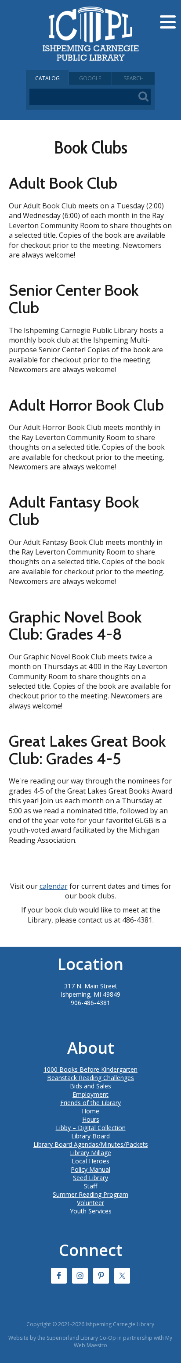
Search (133, 78)
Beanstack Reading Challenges (90, 1077)
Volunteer (90, 1202)
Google (90, 78)
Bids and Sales (90, 1086)
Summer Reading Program (90, 1194)
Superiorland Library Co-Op (81, 1338)
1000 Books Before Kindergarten (90, 1069)
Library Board (90, 1136)
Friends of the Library (90, 1102)
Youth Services (91, 1211)
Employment (90, 1094)
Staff (90, 1186)
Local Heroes (90, 1161)
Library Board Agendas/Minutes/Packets (90, 1144)
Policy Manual (90, 1169)
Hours (90, 1119)
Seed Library (90, 1177)
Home (90, 1111)
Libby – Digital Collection (91, 1127)
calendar (54, 886)
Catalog (47, 78)
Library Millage (90, 1152)
